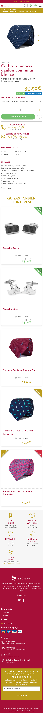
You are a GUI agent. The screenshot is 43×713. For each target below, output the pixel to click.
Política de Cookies (28, 711)
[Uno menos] (3, 110)
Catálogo (11, 9)
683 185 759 (16, 649)
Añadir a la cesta (18, 116)
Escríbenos (12, 655)
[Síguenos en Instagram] (19, 600)
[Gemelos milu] (21, 288)
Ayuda (5, 615)
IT (11, 623)
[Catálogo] (40, 5)
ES (2, 623)
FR (9, 623)
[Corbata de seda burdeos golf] (21, 349)
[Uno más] (39, 110)
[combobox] (21, 101)
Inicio (3, 9)
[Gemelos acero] (21, 227)
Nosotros (6, 612)
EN (5, 623)
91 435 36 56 (16, 642)
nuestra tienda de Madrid (11, 564)
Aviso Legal (28, 708)
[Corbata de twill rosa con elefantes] (21, 469)
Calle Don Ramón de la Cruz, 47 (18, 661)
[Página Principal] (5, 5)
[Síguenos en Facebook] (24, 600)
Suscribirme (21, 695)
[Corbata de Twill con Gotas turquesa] (21, 409)
